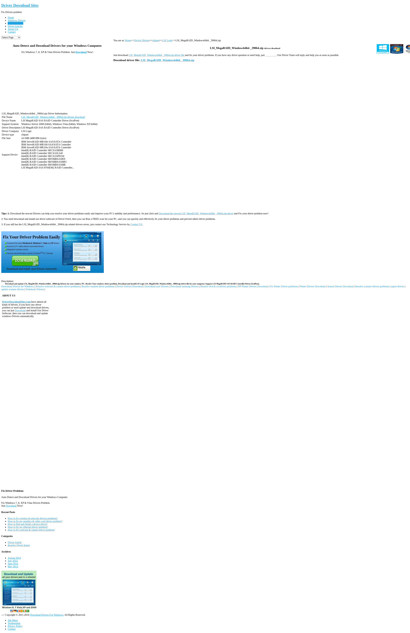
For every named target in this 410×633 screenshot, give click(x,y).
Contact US (136, 224)
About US (13, 29)
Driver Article (15, 542)
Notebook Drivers (35, 289)
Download (81, 52)
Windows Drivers (16, 20)
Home (11, 17)
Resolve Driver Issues (19, 545)
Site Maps (13, 620)
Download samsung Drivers (184, 286)
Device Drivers (15, 23)
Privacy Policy (15, 626)
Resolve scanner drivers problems (372, 286)
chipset (155, 40)
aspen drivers (397, 286)
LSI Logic (167, 40)
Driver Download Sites (19, 5)
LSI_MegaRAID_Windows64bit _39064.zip (167, 60)
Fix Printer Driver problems (284, 286)
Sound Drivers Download (340, 286)
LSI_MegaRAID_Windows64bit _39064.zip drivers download (53, 117)
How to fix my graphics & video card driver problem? (35, 521)
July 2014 (13, 560)
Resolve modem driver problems (98, 286)
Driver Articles (15, 26)
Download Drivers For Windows (46, 614)
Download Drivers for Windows (17, 286)
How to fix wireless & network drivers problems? (33, 518)
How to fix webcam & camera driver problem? (31, 530)
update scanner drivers (12, 289)
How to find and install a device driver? (28, 524)
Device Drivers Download (129, 286)
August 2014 (14, 558)
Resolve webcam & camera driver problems (58, 286)
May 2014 (13, 566)
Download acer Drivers (156, 286)
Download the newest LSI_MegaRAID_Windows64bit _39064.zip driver (196, 213)
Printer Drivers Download (312, 286)
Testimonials (14, 623)
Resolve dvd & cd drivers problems (218, 286)
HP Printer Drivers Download (253, 286)
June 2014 (13, 563)
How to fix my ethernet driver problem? (28, 527)
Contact (12, 32)
